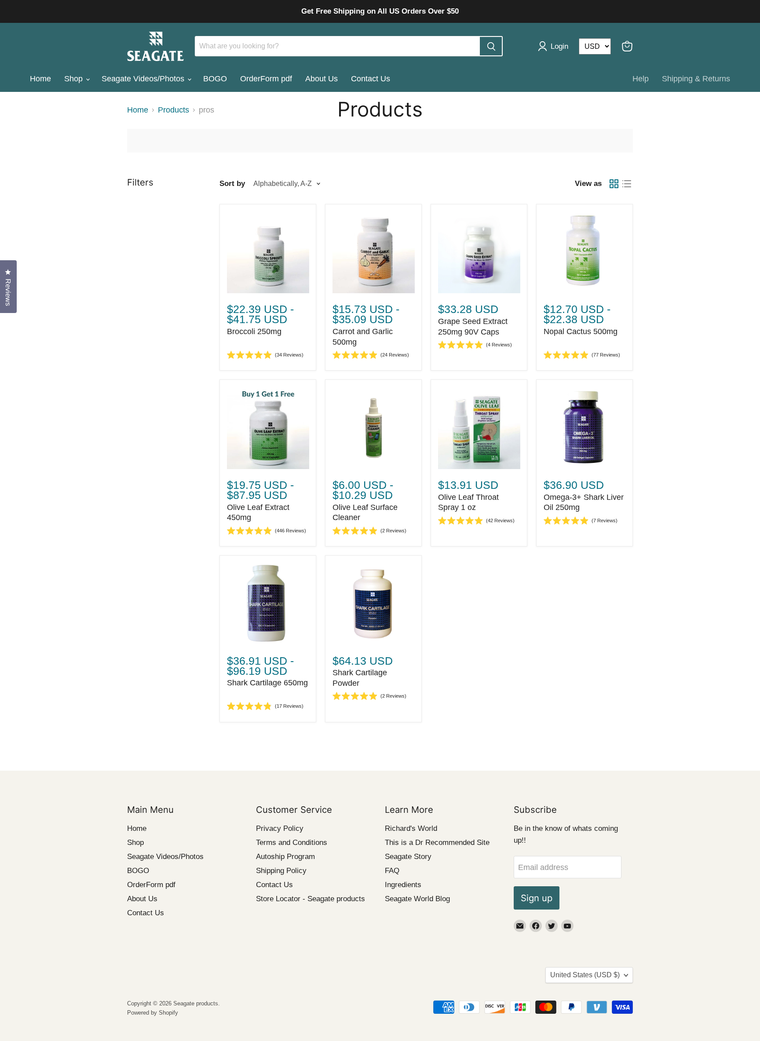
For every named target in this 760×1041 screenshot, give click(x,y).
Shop (74, 78)
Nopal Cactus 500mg (581, 331)
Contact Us (370, 78)
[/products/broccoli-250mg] (268, 252)
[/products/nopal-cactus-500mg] (585, 252)
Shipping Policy (281, 870)
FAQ (392, 870)
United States (585, 975)
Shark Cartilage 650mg (267, 682)
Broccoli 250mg (254, 331)
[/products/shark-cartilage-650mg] (268, 604)
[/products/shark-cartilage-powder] (373, 604)
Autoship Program (285, 856)
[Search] (491, 46)
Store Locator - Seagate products (310, 899)
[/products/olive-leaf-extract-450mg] (268, 428)
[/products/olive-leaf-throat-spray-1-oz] (479, 428)
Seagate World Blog (417, 899)
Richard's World (411, 828)
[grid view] (613, 183)
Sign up (536, 897)
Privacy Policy (279, 828)
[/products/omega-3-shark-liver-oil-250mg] (585, 428)
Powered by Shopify (152, 1012)
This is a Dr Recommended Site (437, 842)
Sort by (232, 183)
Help (640, 78)
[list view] (626, 183)
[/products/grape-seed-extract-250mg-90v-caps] (479, 252)
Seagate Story (408, 856)
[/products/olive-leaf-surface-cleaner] (373, 428)
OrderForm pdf (266, 78)
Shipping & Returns (696, 78)
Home (40, 78)
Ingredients (403, 885)
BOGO (215, 78)
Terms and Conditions (291, 842)
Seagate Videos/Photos (144, 78)
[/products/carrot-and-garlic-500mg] (373, 252)
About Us (321, 78)
